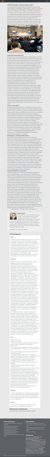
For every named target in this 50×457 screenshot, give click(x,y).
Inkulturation (33, 8)
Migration (43, 447)
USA (30, 451)
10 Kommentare (20, 6)
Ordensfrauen (16, 10)
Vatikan (33, 451)
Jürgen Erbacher (37, 6)
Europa (24, 8)
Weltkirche (30, 6)
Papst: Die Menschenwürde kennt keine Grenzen (36, 427)
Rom (32, 450)
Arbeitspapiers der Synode (20, 130)
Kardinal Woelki (32, 446)
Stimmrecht (30, 10)
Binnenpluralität (19, 8)
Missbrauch (28, 449)
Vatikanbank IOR (37, 451)
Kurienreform (35, 447)
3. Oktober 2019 (12, 6)
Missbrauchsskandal (35, 449)
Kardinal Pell (28, 446)
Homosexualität (36, 442)
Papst (21, 10)
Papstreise (29, 450)
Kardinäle (37, 446)
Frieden (44, 441)
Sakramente (25, 10)
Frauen (41, 441)
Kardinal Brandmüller (30, 9)
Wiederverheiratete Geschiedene (32, 453)
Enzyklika (43, 439)
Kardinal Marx (37, 444)
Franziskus (29, 8)
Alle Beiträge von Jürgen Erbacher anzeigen (18, 229)
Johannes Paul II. (14, 9)
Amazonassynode (12, 8)
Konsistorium (28, 447)
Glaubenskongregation (29, 442)
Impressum (5, 455)
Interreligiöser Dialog (32, 443)
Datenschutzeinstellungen (22, 455)
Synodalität (41, 450)
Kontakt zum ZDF (14, 455)
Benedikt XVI (38, 437)
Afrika (27, 437)
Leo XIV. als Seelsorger (31, 431)
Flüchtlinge (30, 441)
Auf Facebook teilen (33, 209)
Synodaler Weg (36, 450)
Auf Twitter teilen (16, 209)
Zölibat (39, 10)
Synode (26, 6)
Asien (33, 437)
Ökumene (41, 453)
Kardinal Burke (38, 9)
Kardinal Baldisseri (22, 9)
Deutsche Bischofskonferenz (32, 439)
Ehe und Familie (38, 439)
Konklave (40, 446)
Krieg (31, 447)
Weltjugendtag (43, 451)
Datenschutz (10, 455)
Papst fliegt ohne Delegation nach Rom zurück (35, 423)
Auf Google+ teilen (24, 209)
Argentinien (30, 437)
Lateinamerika (39, 447)
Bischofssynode (30, 438)
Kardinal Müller (10, 10)
